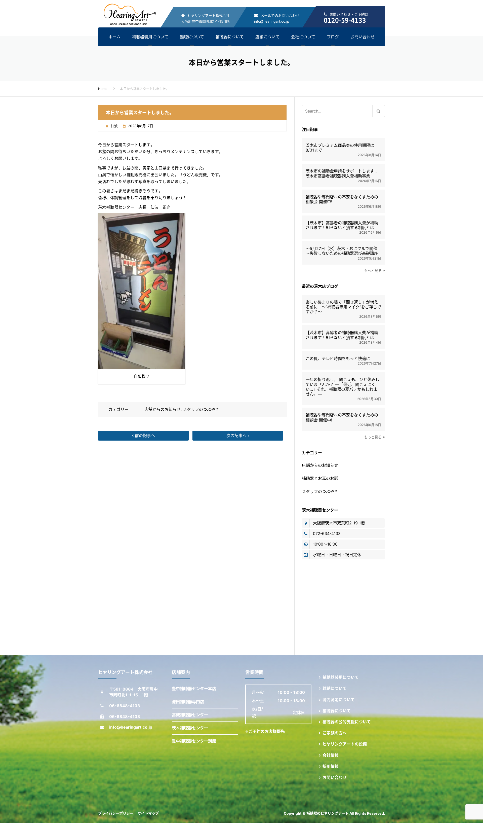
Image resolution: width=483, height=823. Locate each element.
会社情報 (331, 755)
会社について (303, 36)
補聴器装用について (150, 36)
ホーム (114, 36)
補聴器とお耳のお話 (320, 478)
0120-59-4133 (345, 20)
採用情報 (331, 766)
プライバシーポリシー (115, 813)
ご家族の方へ (335, 732)
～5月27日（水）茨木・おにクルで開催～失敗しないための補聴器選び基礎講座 (342, 251)
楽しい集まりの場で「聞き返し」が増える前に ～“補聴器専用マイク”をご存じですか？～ (343, 307)
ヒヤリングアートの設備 (345, 743)
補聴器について (230, 36)
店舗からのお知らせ (162, 409)
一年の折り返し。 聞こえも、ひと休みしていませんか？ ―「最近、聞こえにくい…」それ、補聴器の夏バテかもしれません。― (342, 387)
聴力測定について (339, 699)
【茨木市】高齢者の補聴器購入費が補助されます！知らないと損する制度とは (342, 225)
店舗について (267, 36)
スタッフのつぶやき (201, 409)
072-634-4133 (327, 533)
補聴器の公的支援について (347, 721)
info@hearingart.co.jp (271, 21)
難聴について (192, 36)
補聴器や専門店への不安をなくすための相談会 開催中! (342, 199)
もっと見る (373, 270)
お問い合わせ (362, 36)
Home (102, 89)
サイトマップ (148, 813)
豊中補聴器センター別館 (194, 740)
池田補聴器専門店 (188, 701)
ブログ (333, 36)
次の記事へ (237, 435)
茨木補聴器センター (190, 727)
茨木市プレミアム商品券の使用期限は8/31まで (340, 148)
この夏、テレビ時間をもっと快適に (338, 358)
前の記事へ (144, 435)
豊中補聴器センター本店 (194, 688)
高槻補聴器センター (190, 714)
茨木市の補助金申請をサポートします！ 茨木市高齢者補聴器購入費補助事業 (343, 173)
